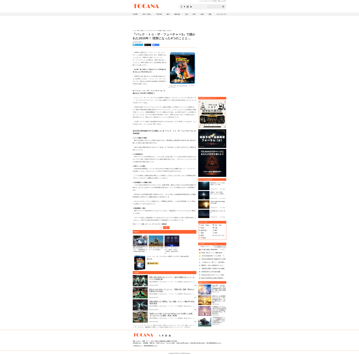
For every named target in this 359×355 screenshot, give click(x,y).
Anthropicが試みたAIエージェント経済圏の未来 (213, 275)
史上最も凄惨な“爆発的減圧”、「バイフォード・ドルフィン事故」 (213, 249)
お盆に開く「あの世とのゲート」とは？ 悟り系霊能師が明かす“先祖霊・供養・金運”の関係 (219, 288)
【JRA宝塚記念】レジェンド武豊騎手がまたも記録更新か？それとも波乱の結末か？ (218, 320)
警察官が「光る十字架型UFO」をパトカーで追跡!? (213, 265)
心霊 (215, 228)
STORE (203, 238)
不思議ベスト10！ (205, 246)
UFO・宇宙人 (205, 225)
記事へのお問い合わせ (183, 343)
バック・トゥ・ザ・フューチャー (153, 224)
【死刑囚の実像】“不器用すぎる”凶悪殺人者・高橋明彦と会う (213, 268)
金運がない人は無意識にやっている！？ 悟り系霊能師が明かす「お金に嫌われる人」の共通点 (219, 299)
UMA (202, 228)
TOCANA (146, 6)
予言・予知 (217, 225)
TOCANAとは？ (137, 343)
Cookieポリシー (138, 345)
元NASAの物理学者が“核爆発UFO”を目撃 (213, 259)
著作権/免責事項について (151, 345)
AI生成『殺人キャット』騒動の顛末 (211, 252)
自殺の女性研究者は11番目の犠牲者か (212, 278)
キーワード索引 (170, 343)
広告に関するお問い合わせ (197, 343)
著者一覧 (152, 343)
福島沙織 (164, 224)
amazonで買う (153, 263)
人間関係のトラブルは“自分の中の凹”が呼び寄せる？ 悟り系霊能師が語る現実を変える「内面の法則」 (219, 310)
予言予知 (159, 14)
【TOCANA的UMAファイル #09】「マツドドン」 (213, 256)
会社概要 (145, 343)
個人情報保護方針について (214, 343)
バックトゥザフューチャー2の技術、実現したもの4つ (157, 30)
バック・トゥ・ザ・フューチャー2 (178, 85)
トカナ (134, 30)
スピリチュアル (219, 235)
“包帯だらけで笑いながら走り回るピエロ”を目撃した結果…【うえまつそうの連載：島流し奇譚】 (171, 315)
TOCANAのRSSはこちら (191, 7)
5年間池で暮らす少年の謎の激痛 (210, 271)
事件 (215, 230)
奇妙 (202, 235)
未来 (143, 224)
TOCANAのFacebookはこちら (184, 7)
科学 (215, 233)
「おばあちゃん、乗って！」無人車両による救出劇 (213, 262)
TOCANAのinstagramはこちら (188, 7)
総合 (219, 246)
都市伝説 (204, 230)
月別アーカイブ (160, 343)
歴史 (202, 233)
